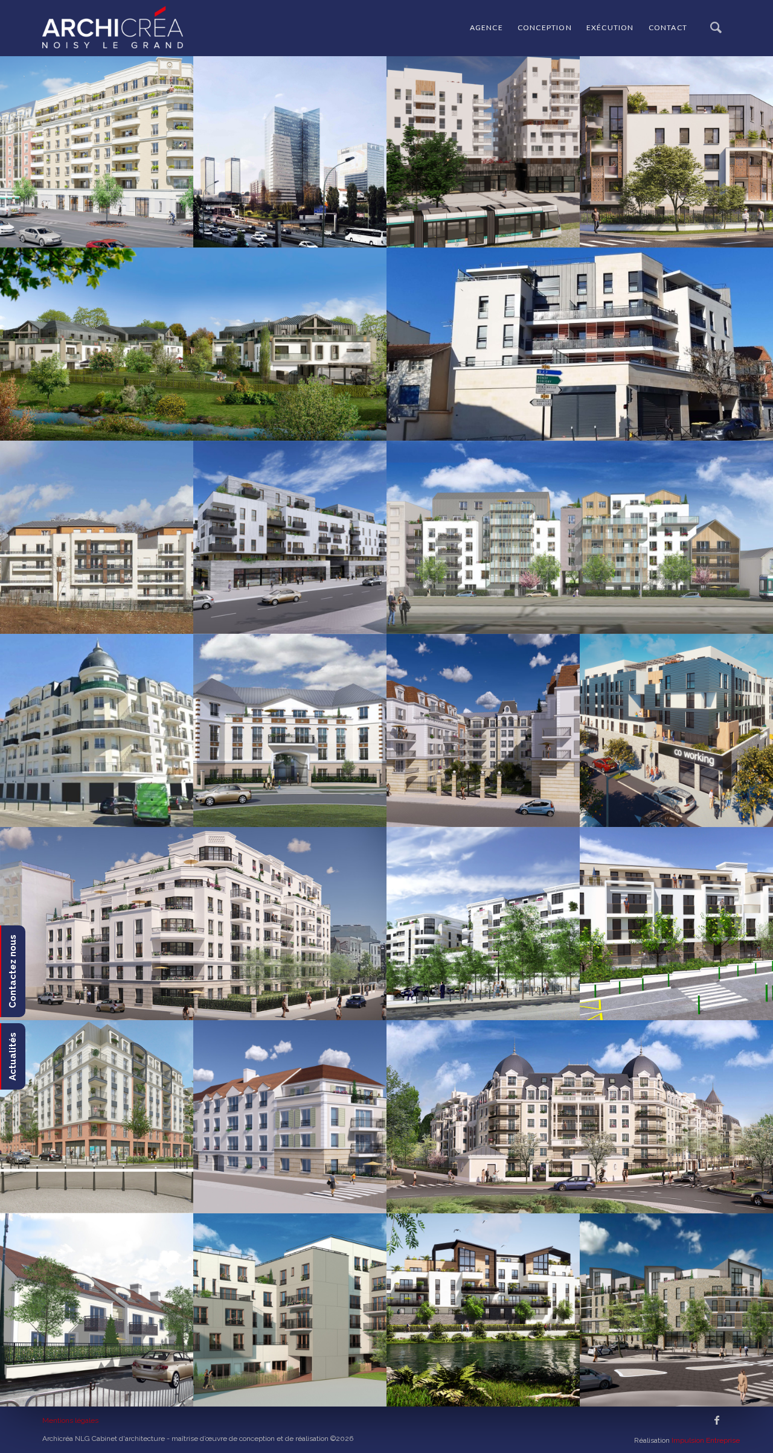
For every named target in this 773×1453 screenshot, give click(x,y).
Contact (668, 27)
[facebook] (717, 1420)
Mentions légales (70, 1420)
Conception (545, 27)
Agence (486, 27)
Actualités (12, 1056)
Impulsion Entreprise (706, 1440)
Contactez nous (12, 971)
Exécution (610, 27)
